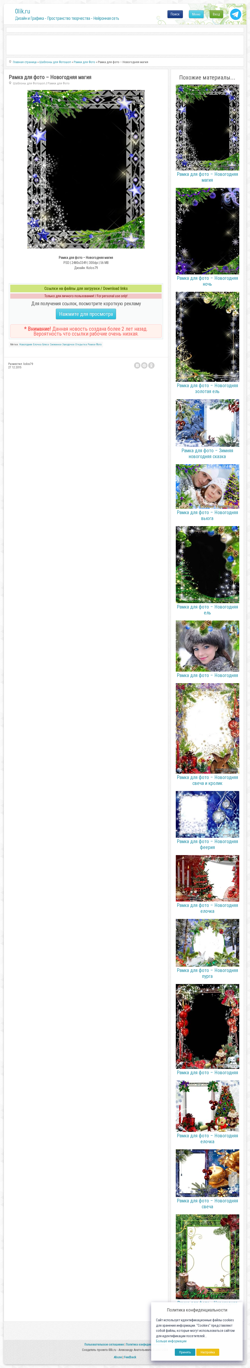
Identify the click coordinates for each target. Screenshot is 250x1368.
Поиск (175, 14)
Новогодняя (25, 344)
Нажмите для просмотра (86, 314)
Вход (216, 14)
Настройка (208, 1352)
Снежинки (56, 344)
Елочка (37, 344)
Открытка (81, 344)
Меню (196, 14)
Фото (99, 344)
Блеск (45, 344)
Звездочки (68, 344)
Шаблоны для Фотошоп (29, 83)
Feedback (130, 1357)
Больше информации (171, 1341)
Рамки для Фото (59, 83)
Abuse (118, 1357)
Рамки (91, 344)
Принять (185, 1352)
